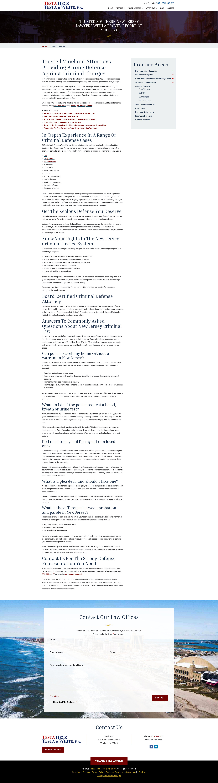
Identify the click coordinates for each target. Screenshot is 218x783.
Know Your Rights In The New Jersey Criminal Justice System (70, 119)
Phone (112, 652)
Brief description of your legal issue (66, 665)
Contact (170, 8)
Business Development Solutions (121, 772)
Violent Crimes (145, 101)
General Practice (142, 120)
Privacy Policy (98, 772)
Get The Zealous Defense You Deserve (61, 116)
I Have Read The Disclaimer (65, 702)
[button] (215, 766)
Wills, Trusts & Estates (145, 104)
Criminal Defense (142, 86)
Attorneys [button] (150, 8)
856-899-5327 (165, 3)
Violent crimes (50, 162)
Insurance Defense (143, 116)
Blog (162, 8)
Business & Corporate (144, 112)
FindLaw (142, 772)
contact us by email (73, 574)
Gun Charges (144, 97)
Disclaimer (54, 696)
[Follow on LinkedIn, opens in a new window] (156, 746)
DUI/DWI (142, 93)
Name (52, 639)
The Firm (119, 8)
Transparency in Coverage (109, 775)
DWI (45, 156)
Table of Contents (51, 110)
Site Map (86, 772)
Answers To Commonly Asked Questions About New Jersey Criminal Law (75, 125)
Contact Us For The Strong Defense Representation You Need (70, 128)
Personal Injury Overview (146, 71)
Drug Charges (144, 89)
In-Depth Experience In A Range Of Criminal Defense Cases (69, 113)
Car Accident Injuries (144, 75)
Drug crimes (49, 159)
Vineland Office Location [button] (109, 761)
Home (110, 8)
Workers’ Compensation (145, 82)
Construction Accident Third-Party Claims (153, 79)
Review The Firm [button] (53, 749)
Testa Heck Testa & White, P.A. (103, 769)
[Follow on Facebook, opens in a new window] (151, 746)
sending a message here (81, 106)
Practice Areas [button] (134, 8)
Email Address (57, 652)
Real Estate (140, 108)
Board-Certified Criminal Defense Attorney (62, 122)
